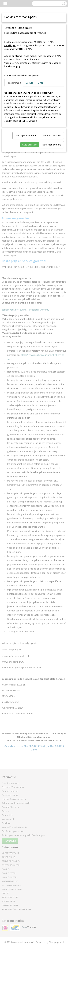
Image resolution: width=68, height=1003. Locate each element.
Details (29, 82)
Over (40, 82)
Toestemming (14, 82)
